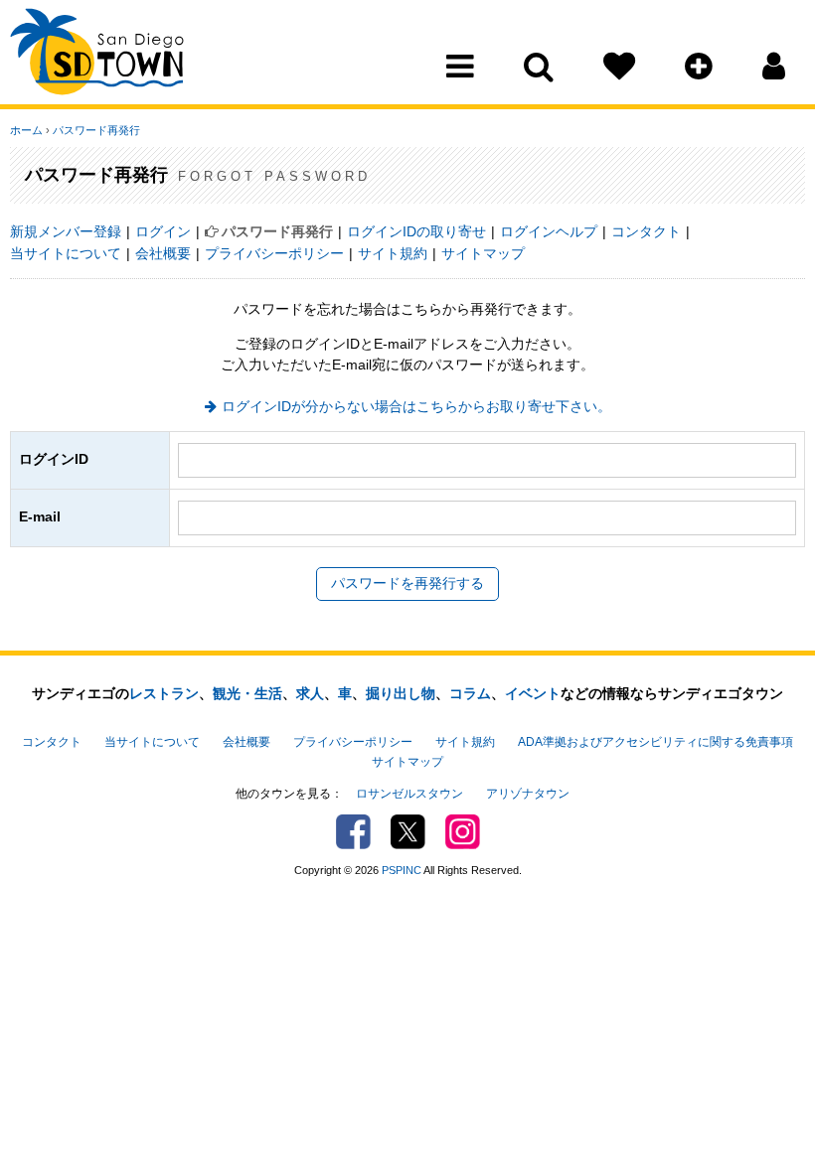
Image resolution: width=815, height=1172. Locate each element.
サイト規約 (392, 253)
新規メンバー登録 (65, 231)
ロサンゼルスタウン (409, 794)
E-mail (40, 516)
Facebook (353, 831)
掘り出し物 (400, 693)
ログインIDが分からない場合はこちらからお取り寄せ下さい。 (416, 406)
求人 (310, 693)
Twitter (408, 831)
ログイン (163, 231)
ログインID (53, 459)
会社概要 (163, 253)
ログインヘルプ (548, 231)
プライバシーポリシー (274, 253)
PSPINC (401, 870)
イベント (533, 693)
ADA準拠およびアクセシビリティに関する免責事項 (655, 742)
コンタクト (646, 231)
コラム (470, 693)
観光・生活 (247, 693)
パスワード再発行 (96, 130)
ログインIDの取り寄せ (416, 231)
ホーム (26, 130)
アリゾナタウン (528, 794)
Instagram (462, 831)
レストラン (164, 693)
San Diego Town (97, 54)
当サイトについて (65, 253)
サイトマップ (483, 253)
